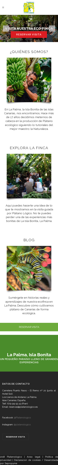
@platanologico (22, 424)
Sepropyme (11, 463)
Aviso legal (33, 456)
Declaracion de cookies (27, 460)
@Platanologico (22, 417)
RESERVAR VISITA (29, 327)
